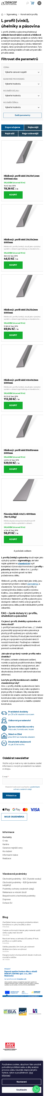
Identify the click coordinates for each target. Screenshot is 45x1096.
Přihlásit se (11, 795)
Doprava (6, 899)
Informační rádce (10, 855)
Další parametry (22, 115)
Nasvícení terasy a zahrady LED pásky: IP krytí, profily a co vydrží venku (20, 939)
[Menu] (39, 3)
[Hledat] (27, 3)
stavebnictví (24, 563)
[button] (36, 1089)
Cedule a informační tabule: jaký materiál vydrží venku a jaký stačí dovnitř (21, 931)
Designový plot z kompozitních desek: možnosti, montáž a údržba (21, 956)
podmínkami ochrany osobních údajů (26, 788)
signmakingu (32, 584)
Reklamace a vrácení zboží (14, 892)
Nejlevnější (33, 127)
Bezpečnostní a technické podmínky (18, 896)
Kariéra (5, 844)
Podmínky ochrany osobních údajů (18, 889)
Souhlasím (21, 1090)
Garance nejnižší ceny (12, 848)
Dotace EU (7, 903)
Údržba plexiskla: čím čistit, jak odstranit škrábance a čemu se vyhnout (18, 948)
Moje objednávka (14, 817)
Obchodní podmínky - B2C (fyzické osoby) (21, 879)
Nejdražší (9, 133)
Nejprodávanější (30, 133)
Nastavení (22, 1082)
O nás (5, 841)
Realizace (6, 858)
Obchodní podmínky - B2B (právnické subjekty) (19, 883)
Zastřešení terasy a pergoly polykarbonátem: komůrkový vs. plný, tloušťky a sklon (20, 923)
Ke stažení (7, 851)
